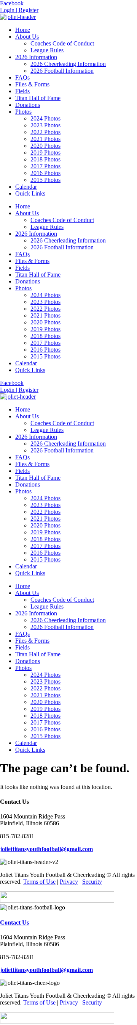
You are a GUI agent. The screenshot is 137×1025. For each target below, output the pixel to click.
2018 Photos (45, 159)
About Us (27, 36)
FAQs (22, 77)
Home (22, 30)
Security (92, 881)
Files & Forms (32, 84)
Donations (27, 105)
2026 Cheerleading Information (68, 64)
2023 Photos (45, 125)
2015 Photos (45, 180)
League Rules (47, 50)
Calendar (26, 186)
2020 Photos (45, 145)
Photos (23, 111)
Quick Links (30, 193)
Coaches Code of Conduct (62, 43)
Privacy (69, 881)
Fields (22, 91)
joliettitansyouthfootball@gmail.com (46, 849)
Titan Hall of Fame (38, 98)
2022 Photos (45, 132)
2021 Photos (45, 139)
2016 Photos (45, 173)
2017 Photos (45, 166)
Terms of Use (39, 881)
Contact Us (14, 922)
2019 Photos (45, 152)
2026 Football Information (62, 70)
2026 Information (36, 57)
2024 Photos (45, 118)
